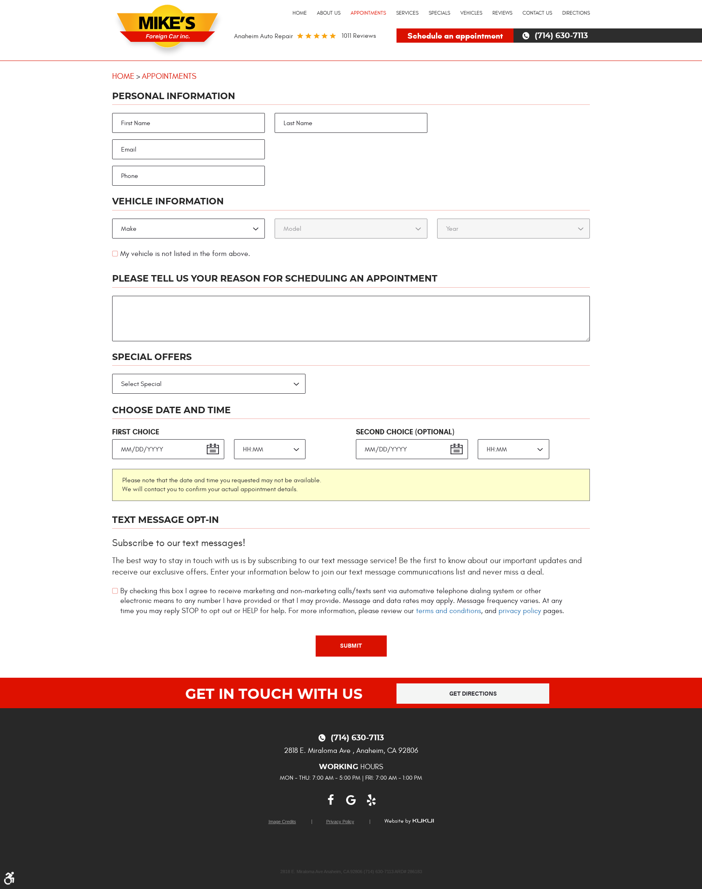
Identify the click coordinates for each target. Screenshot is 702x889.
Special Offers (152, 357)
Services (407, 13)
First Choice (135, 431)
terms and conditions (448, 611)
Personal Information (173, 96)
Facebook (331, 800)
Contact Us (537, 13)
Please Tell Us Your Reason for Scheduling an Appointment (275, 278)
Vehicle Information (168, 201)
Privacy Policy (340, 822)
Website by (409, 821)
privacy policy (519, 611)
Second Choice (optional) (405, 431)
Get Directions (473, 693)
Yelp (371, 800)
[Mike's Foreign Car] (168, 28)
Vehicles (471, 13)
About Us (328, 13)
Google (351, 800)
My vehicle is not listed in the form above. (185, 253)
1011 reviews (359, 35)
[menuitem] (299, 13)
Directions (576, 13)
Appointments (368, 13)
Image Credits (282, 822)
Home (299, 13)
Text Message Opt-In (165, 520)
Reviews (502, 13)
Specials (439, 13)
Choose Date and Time (171, 410)
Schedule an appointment (455, 36)
